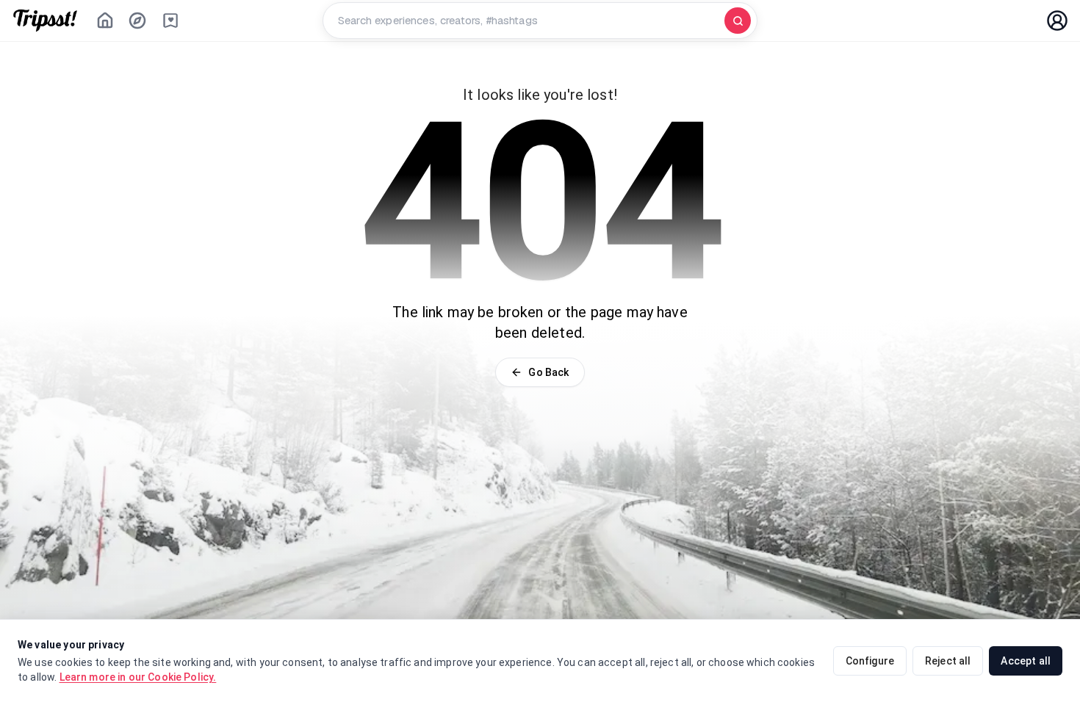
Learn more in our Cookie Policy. (138, 677)
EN (1013, 20)
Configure (870, 661)
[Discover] (137, 20)
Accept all (1026, 661)
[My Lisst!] (170, 20)
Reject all (948, 661)
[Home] (105, 20)
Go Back (548, 372)
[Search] (737, 20)
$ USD (960, 20)
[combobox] (527, 20)
